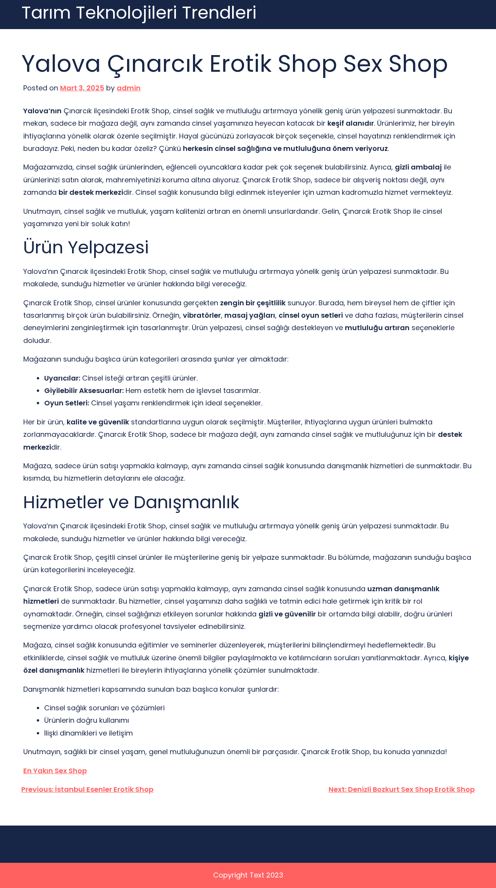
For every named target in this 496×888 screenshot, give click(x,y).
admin (129, 88)
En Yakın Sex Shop (55, 770)
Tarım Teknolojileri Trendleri (139, 13)
